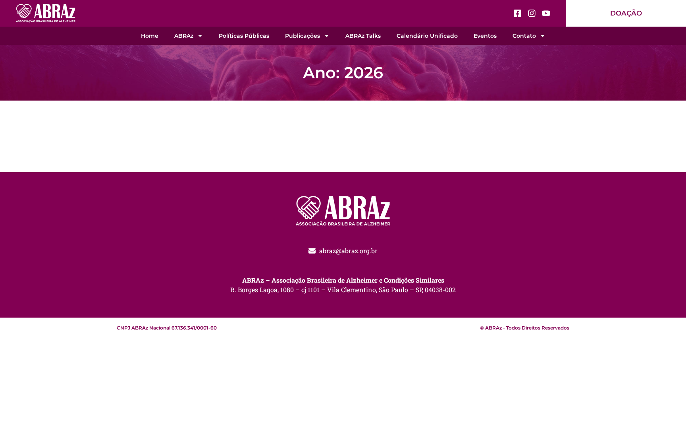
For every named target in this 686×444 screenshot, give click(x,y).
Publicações (302, 35)
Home (149, 35)
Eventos (485, 35)
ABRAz (183, 35)
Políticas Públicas (244, 35)
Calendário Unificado (427, 35)
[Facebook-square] (517, 13)
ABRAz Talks (363, 35)
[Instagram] (532, 13)
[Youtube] (546, 13)
